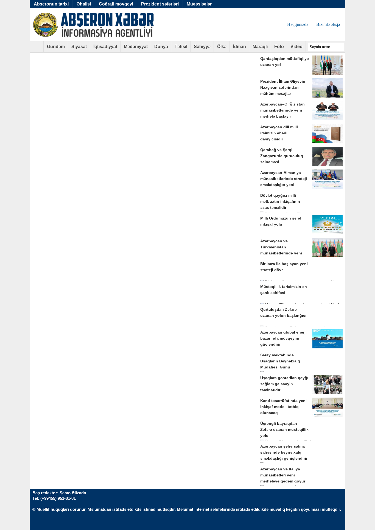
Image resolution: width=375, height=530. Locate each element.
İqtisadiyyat (105, 46)
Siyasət (79, 46)
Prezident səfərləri (160, 4)
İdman (239, 46)
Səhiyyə (202, 46)
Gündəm (56, 46)
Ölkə (221, 46)
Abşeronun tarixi (51, 4)
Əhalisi (84, 4)
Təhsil (181, 46)
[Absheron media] (36, 48)
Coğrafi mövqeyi (116, 4)
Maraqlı (260, 46)
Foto (279, 46)
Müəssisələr (199, 4)
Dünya (161, 46)
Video (296, 46)
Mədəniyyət (136, 46)
